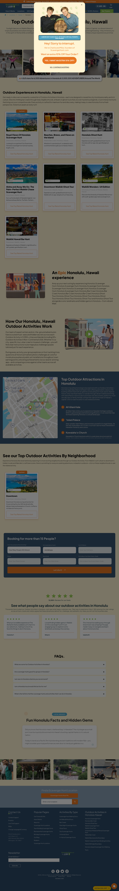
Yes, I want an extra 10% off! (59, 60)
